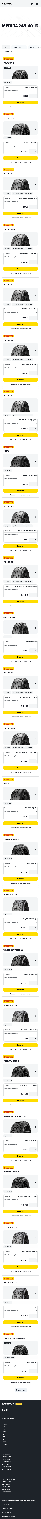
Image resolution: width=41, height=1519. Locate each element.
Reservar (20, 102)
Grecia (4, 1441)
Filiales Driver (6, 1459)
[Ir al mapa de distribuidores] (32, 4)
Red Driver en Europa (8, 1479)
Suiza (3, 1434)
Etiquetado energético (11, 90)
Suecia (4, 1422)
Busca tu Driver (6, 1481)
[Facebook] (3, 1410)
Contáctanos (6, 1489)
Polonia (4, 1432)
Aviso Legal (5, 1504)
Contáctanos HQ (7, 1486)
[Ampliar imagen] (36, 73)
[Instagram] (7, 1410)
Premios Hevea (6, 1466)
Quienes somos (6, 1461)
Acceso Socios (6, 1491)
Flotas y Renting (6, 1456)
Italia (3, 1429)
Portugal (4, 1427)
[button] (6, 47)
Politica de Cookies (7, 1508)
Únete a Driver (6, 1484)
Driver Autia (5, 1464)
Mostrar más (20, 1390)
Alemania (5, 1424)
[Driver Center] (7, 4)
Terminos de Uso (7, 1512)
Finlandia (4, 1444)
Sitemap (4, 1494)
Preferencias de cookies (9, 1516)
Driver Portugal (6, 1469)
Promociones (6, 1454)
